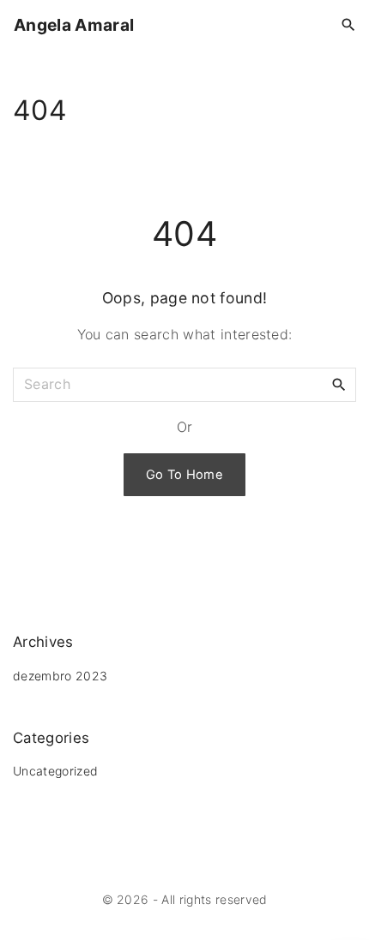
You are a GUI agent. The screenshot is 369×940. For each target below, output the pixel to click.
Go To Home (184, 474)
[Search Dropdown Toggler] (349, 25)
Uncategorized (55, 770)
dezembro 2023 (60, 675)
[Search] (339, 384)
